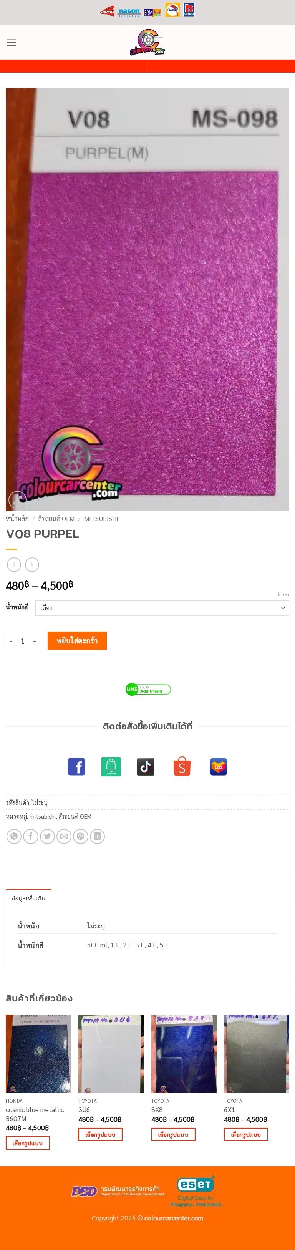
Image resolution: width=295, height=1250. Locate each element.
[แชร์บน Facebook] (30, 836)
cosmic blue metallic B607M (35, 1113)
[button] (11, 42)
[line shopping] (111, 766)
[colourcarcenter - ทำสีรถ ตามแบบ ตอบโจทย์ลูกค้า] (147, 42)
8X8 (157, 1109)
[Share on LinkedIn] (97, 836)
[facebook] (76, 766)
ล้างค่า (283, 594)
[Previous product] (32, 564)
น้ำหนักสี (17, 607)
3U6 (84, 1109)
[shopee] (182, 766)
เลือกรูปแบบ (28, 1142)
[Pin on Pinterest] (80, 836)
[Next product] (14, 564)
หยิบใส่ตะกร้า (77, 640)
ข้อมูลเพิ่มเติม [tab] (28, 898)
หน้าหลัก (17, 518)
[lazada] (218, 766)
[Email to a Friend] (64, 836)
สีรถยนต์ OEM (56, 518)
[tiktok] (145, 766)
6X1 (229, 1109)
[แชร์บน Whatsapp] (14, 836)
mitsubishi (101, 518)
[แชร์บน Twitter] (47, 836)
